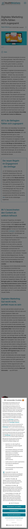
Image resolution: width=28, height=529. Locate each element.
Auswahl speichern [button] (14, 510)
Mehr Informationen (10, 519)
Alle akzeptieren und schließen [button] (14, 506)
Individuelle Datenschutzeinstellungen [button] (14, 518)
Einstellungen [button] (5, 427)
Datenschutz (19, 519)
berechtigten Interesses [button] (14, 422)
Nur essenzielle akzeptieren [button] (14, 514)
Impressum (14, 522)
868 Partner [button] (11, 419)
